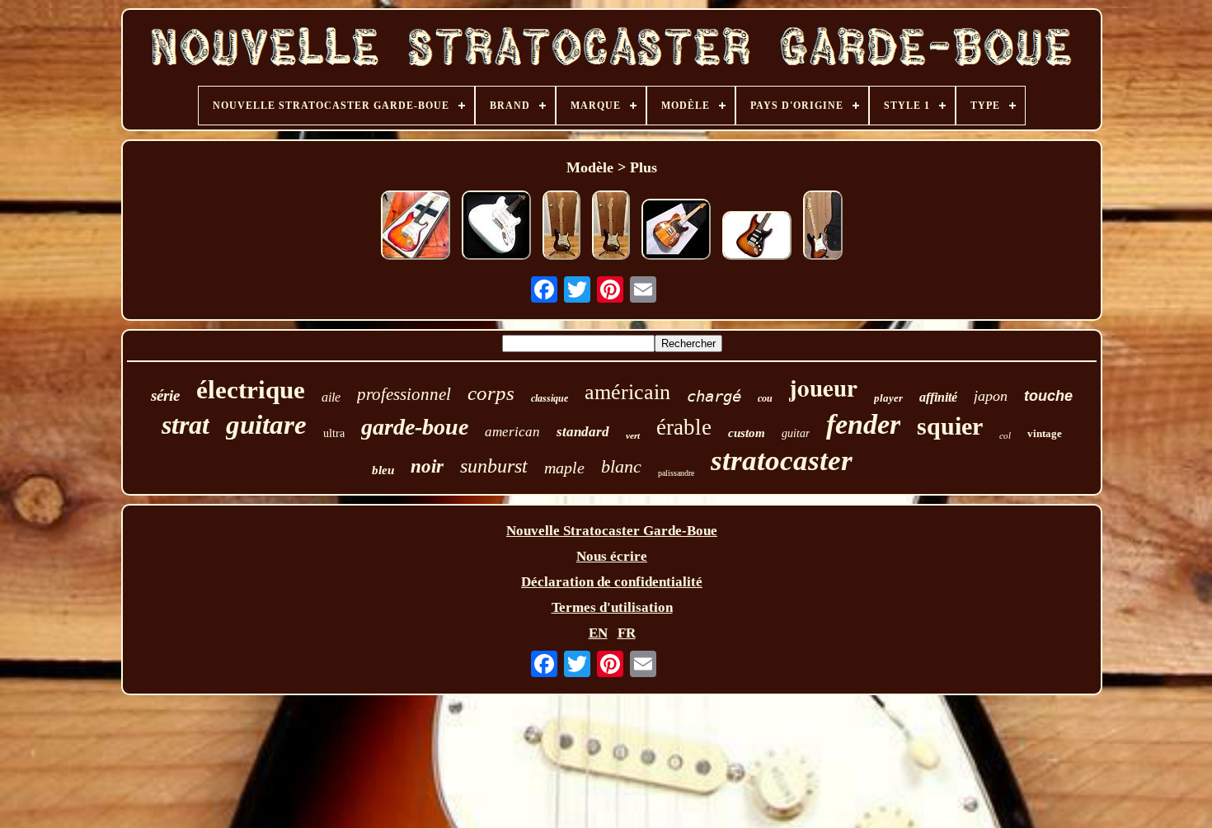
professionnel (404, 394)
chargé (714, 396)
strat (185, 425)
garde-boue (414, 427)
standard (583, 432)
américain (627, 392)
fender (863, 424)
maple (564, 468)
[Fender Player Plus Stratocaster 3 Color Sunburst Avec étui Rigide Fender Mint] (561, 227)
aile (331, 397)
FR (627, 633)
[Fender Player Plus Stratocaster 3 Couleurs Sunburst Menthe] (611, 227)
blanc (621, 466)
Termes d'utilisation (612, 607)
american (512, 432)
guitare (266, 425)
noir (427, 466)
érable (684, 427)
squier (950, 426)
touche (1048, 396)
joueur (823, 387)
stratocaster (782, 461)
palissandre (676, 473)
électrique (250, 389)
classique (549, 398)
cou (765, 398)
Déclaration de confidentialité (611, 582)
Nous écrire (611, 556)
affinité (938, 397)
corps (490, 393)
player (888, 398)
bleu (383, 470)
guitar (796, 433)
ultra (334, 433)
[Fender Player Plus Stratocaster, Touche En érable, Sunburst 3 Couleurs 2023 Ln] (823, 227)
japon (991, 396)
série (165, 395)
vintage (1044, 433)
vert (633, 435)
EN (598, 633)
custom (746, 433)
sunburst (494, 466)
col (1005, 435)
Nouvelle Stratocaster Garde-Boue (611, 531)
